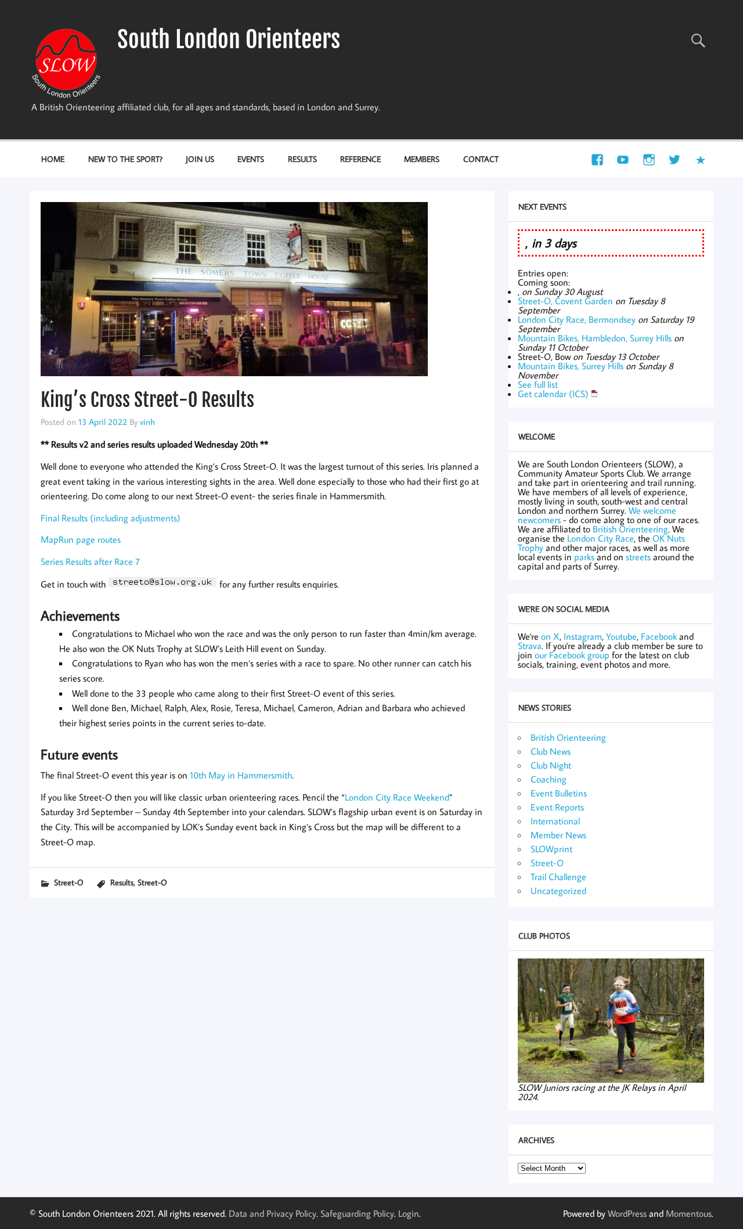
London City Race (600, 538)
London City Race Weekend (397, 797)
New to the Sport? (125, 158)
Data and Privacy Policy (272, 1213)
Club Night (551, 765)
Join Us (200, 158)
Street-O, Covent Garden (565, 301)
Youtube (621, 636)
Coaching (549, 779)
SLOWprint (551, 849)
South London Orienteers (228, 39)
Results (302, 158)
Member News (558, 835)
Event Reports (557, 807)
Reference (360, 158)
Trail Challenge (558, 876)
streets (638, 557)
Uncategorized (558, 890)
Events (250, 158)
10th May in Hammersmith (241, 775)
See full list (538, 384)
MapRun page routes (81, 539)
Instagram (583, 636)
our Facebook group (572, 655)
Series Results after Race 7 (90, 561)
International (555, 821)
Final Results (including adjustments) (111, 518)
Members (421, 158)
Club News (551, 751)
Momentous (689, 1213)
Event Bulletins (559, 793)
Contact (481, 158)
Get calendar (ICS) (553, 393)
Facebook (659, 636)
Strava (530, 645)
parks (584, 557)
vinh (147, 421)
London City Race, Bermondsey (577, 319)
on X (550, 636)
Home (52, 158)
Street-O (69, 882)
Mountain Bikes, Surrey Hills (570, 366)
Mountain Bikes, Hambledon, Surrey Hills (595, 338)
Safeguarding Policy (357, 1213)
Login (408, 1213)
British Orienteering (630, 529)
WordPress (627, 1213)
